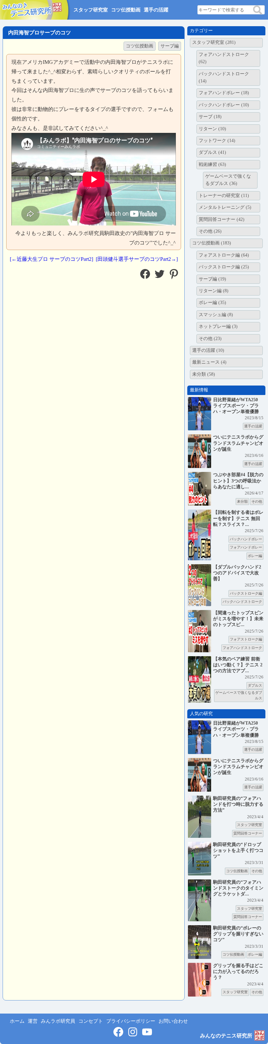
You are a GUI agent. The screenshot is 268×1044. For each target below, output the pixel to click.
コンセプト (90, 1021)
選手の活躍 (156, 9)
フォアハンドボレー (224, 92)
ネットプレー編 (218, 326)
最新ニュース (209, 362)
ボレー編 (212, 302)
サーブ (210, 116)
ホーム (17, 1021)
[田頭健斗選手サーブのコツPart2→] (137, 259)
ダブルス (212, 152)
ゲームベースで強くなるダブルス (228, 180)
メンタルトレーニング (225, 207)
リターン (212, 128)
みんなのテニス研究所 (226, 1035)
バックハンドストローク (224, 77)
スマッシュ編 (216, 314)
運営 (33, 1021)
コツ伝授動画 (126, 9)
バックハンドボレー (224, 104)
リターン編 (213, 290)
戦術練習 (212, 164)
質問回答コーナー (221, 219)
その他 (210, 231)
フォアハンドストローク (224, 58)
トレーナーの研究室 (224, 195)
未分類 (203, 374)
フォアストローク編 (224, 255)
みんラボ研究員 (58, 1021)
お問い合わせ (173, 1021)
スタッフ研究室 (91, 9)
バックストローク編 (224, 266)
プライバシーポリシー (130, 1021)
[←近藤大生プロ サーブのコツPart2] (51, 259)
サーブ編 (169, 46)
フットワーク (217, 140)
